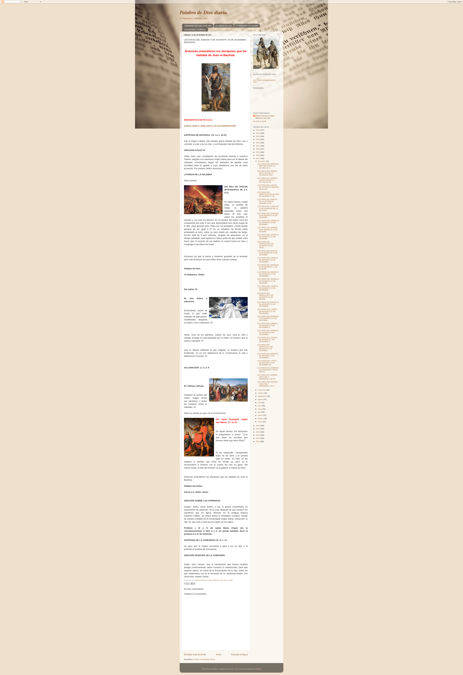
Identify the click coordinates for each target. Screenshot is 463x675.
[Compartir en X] (189, 583)
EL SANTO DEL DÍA (224, 26)
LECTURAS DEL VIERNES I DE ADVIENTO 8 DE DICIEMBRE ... (268, 332)
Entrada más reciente (195, 654)
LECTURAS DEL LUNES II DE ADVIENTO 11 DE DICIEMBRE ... (267, 311)
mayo (260, 409)
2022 (258, 143)
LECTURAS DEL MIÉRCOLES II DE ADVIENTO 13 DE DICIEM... (265, 296)
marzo (260, 415)
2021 (258, 146)
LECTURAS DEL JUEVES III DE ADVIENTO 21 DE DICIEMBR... (268, 237)
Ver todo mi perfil (259, 121)
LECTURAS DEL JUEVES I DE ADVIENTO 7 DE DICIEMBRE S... (267, 339)
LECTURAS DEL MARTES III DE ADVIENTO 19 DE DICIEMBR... (267, 253)
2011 (258, 441)
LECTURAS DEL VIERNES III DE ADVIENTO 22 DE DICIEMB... (267, 229)
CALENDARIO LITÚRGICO (195, 30)
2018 (258, 155)
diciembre (262, 161)
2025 (258, 133)
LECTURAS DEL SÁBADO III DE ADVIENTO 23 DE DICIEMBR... (268, 222)
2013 (258, 435)
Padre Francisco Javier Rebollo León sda (265, 117)
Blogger (258, 669)
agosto (260, 399)
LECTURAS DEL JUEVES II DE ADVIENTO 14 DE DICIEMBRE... (267, 288)
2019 (258, 152)
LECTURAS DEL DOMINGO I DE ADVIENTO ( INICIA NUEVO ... (268, 370)
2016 (258, 426)
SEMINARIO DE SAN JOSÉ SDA (197, 26)
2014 (258, 432)
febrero (261, 418)
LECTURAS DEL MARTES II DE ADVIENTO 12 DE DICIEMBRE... (268, 304)
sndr (236, 669)
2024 (258, 136)
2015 (258, 429)
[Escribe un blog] (187, 583)
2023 (258, 139)
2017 (258, 158)
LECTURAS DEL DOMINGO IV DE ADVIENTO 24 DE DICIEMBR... (268, 215)
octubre (261, 393)
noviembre (262, 390)
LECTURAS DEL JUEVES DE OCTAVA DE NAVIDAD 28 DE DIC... (268, 187)
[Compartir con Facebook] (192, 583)
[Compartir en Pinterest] (194, 583)
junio (260, 406)
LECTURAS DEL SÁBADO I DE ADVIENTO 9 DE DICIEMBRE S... (267, 325)
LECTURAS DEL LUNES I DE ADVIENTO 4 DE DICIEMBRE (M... (267, 363)
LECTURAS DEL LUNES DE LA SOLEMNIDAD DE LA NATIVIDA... (268, 208)
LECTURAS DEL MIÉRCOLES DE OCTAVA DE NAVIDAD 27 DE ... (268, 194)
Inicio (218, 654)
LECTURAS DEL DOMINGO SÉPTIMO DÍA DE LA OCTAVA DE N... (268, 166)
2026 (258, 130)
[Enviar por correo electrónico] (185, 583)
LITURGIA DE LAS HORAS (247, 26)
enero (260, 422)
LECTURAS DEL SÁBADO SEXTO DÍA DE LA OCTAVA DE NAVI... (267, 173)
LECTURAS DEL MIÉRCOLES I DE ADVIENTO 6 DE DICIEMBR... (265, 348)
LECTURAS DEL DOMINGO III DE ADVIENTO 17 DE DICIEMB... (268, 267)
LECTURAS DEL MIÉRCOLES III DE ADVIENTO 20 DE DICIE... (265, 245)
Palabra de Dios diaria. (204, 12)
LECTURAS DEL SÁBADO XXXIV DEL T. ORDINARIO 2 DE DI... (267, 377)
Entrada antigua (239, 654)
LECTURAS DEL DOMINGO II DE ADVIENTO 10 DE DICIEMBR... (268, 318)
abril (260, 412)
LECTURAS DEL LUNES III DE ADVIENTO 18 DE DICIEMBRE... (267, 260)
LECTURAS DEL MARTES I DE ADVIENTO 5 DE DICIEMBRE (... (267, 356)
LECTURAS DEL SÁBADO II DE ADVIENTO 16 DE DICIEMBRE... (268, 274)
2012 (258, 438)
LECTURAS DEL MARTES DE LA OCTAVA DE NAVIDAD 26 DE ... (267, 201)
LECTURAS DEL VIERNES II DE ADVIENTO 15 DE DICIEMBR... (268, 281)
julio (259, 403)
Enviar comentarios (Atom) (205, 659)
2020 (258, 149)
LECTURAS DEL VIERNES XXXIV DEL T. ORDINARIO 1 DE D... (267, 384)
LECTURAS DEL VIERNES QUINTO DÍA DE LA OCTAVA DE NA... (267, 180)
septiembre (262, 396)
